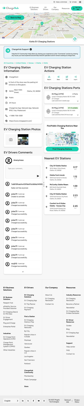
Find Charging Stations (62, 149)
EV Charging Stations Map (29, 321)
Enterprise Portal (9, 327)
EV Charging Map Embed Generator (72, 312)
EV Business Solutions (7, 298)
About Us (48, 295)
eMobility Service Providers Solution (9, 307)
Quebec (27, 347)
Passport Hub (8, 303)
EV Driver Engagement (8, 318)
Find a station (61, 2)
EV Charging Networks (28, 326)
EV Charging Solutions (29, 296)
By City (27, 331)
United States (21, 63)
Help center (70, 347)
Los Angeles (28, 356)
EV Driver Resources (70, 321)
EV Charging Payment (28, 309)
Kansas (31, 63)
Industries (7, 333)
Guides (68, 325)
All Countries (8, 63)
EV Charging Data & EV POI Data (10, 313)
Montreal (27, 340)
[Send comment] (38, 176)
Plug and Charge (9, 323)
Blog (68, 329)
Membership (28, 376)
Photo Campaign (30, 380)
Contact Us (49, 304)
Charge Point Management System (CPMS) (9, 344)
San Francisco (29, 360)
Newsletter (70, 308)
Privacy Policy (77, 401)
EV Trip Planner (29, 304)
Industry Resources (73, 295)
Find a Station (29, 316)
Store (74, 2)
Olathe (38, 63)
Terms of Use (67, 401)
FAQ (68, 350)
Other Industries (9, 350)
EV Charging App (30, 300)
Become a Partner (72, 304)
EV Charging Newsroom (49, 299)
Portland (27, 364)
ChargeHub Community (28, 371)
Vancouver (28, 344)
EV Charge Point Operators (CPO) (9, 338)
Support (69, 343)
